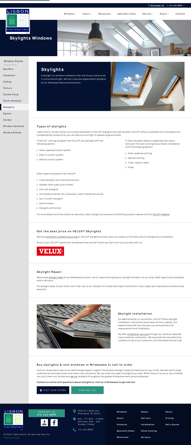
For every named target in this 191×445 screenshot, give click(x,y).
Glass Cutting (149, 431)
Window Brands (12, 132)
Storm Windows (12, 100)
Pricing (170, 418)
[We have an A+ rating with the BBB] (44, 422)
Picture (7, 88)
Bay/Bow (8, 69)
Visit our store (54, 390)
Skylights (8, 107)
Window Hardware (13, 126)
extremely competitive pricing (61, 236)
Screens (146, 437)
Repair (145, 412)
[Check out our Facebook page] (54, 422)
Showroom (123, 437)
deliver (74, 376)
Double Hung (10, 94)
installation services (138, 334)
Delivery (146, 418)
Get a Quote (172, 424)
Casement (9, 75)
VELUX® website (161, 214)
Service (147, 13)
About (164, 13)
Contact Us (87, 390)
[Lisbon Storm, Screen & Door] (15, 21)
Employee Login (12, 437)
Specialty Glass (126, 13)
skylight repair (56, 277)
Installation (148, 424)
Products (122, 424)
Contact (180, 13)
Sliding (7, 81)
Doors (87, 13)
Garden (7, 119)
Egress (7, 113)
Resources (104, 13)
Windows (69, 13)
